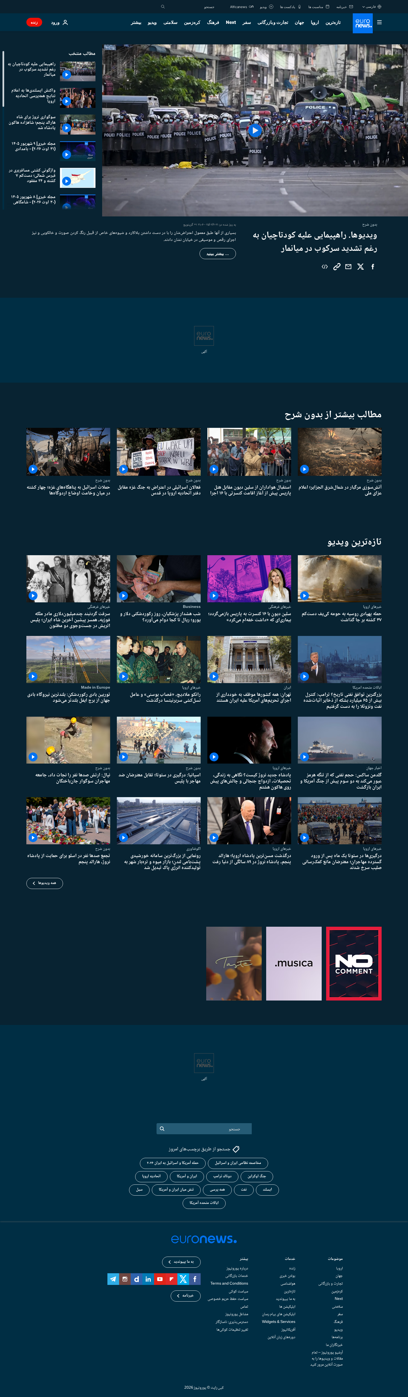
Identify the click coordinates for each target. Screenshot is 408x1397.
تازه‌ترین (333, 22)
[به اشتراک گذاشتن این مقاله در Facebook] (372, 266)
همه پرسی (217, 1190)
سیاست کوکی (238, 1291)
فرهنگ (213, 22)
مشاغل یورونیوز (236, 1314)
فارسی (371, 6)
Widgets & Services (278, 1322)
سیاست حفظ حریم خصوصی (228, 1299)
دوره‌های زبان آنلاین (281, 1337)
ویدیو (152, 22)
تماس (244, 1306)
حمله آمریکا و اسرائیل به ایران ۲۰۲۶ (173, 1163)
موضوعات (335, 1259)
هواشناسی (288, 1283)
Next (231, 22)
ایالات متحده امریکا (367, 687)
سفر (247, 22)
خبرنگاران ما (334, 1345)
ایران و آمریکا (187, 1176)
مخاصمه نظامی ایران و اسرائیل (238, 1163)
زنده (34, 22)
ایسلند (267, 1190)
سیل (139, 1190)
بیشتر (244, 1259)
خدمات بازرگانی (236, 1276)
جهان (299, 22)
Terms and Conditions (229, 1283)
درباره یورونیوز (237, 1268)
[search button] (162, 6)
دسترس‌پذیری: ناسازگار (232, 1322)
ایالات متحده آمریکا (204, 1203)
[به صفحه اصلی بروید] (363, 23)
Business (192, 607)
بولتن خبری (287, 1276)
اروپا (315, 22)
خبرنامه (188, 1296)
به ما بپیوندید (285, 1299)
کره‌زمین (192, 22)
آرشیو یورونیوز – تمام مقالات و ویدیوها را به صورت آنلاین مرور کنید (326, 1359)
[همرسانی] (348, 266)
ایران (287, 687)
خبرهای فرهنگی (279, 607)
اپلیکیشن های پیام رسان (278, 1314)
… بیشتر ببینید (217, 253)
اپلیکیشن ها (287, 1306)
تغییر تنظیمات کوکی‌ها (232, 1330)
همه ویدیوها (47, 883)
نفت (244, 1190)
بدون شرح (374, 480)
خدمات (290, 1259)
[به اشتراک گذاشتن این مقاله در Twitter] (360, 266)
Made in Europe (95, 687)
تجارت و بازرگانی (273, 22)
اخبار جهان (374, 768)
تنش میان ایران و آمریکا (176, 1190)
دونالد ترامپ (222, 1176)
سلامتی (170, 22)
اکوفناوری (193, 849)
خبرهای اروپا (372, 607)
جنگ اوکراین (257, 1176)
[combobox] (190, 6)
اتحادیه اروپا (151, 1176)
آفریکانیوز (288, 1330)
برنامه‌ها (337, 1337)
